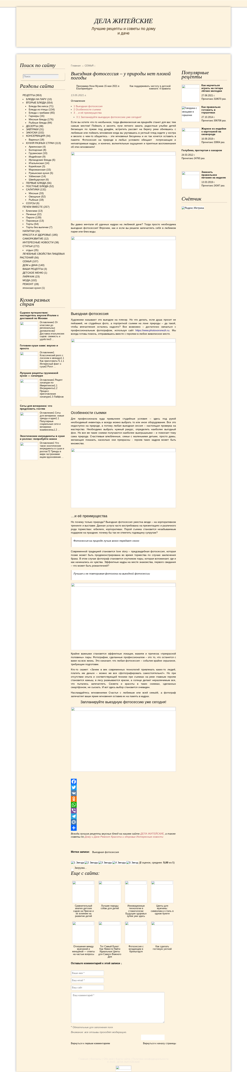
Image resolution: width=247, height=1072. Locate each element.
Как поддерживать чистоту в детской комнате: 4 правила (150, 87)
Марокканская (37, 169)
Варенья (34, 139)
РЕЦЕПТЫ (27, 50)
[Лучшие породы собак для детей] (109, 883)
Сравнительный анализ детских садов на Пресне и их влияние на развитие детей (83, 910)
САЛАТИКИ (32, 189)
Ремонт (105, 836)
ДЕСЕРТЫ (32, 126)
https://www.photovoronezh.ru (152, 330)
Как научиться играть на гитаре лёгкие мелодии (212, 88)
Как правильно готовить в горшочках (211, 109)
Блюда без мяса (38, 106)
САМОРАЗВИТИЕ (33, 238)
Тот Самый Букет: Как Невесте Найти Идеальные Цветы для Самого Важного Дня (109, 951)
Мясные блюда (38, 119)
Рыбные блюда (38, 122)
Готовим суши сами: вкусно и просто (39, 347)
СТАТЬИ (28, 246)
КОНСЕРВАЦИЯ (35, 135)
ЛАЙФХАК (28, 276)
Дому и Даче (92, 836)
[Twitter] (123, 787)
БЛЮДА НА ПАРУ (36, 99)
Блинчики (31, 210)
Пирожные (32, 220)
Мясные (33, 193)
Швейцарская (37, 179)
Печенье (31, 214)
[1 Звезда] (77, 862)
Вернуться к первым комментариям (90, 1043)
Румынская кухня (39, 173)
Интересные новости (150, 836)
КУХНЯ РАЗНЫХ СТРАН (40, 143)
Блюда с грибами (39, 112)
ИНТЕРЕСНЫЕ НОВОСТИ (108, 50)
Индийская (35, 156)
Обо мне (108, 1058)
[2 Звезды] (91, 862)
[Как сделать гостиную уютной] (162, 924)
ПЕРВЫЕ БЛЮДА (36, 182)
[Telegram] (123, 816)
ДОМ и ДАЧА (163, 50)
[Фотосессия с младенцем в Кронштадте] (136, 924)
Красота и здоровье (123, 836)
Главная (83, 1058)
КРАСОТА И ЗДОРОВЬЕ (61, 50)
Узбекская (35, 176)
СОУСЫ (30, 203)
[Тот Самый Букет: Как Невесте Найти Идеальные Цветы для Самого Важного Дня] (109, 924)
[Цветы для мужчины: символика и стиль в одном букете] (162, 883)
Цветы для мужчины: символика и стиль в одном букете (162, 909)
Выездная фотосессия (88, 106)
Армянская (35, 146)
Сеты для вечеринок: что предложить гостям (36, 407)
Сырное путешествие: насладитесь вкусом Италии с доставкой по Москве (39, 315)
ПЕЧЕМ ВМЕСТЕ (33, 206)
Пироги (30, 217)
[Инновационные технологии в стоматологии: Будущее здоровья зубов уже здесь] (136, 883)
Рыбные (33, 199)
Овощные (34, 196)
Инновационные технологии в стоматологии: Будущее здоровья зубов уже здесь (135, 910)
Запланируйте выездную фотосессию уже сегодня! (108, 117)
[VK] (123, 793)
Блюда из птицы (38, 109)
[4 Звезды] (119, 862)
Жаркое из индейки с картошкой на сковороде (213, 131)
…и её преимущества (88, 112)
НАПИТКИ (29, 231)
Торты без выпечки (37, 227)
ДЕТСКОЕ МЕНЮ (33, 272)
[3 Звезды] (105, 862)
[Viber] (123, 810)
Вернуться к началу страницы (159, 1043)
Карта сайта (123, 1058)
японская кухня (32, 287)
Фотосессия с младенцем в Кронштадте (136, 949)
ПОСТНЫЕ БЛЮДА (37, 186)
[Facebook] (123, 781)
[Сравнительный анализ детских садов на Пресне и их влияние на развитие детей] (83, 883)
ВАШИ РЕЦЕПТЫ (33, 268)
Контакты (95, 1058)
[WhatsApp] (123, 805)
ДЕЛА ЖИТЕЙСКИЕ (123, 21)
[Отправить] (123, 828)
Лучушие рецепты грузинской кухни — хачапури (39, 374)
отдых (29, 250)
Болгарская (35, 149)
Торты (29, 223)
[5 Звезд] (132, 862)
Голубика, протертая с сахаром (202, 150)
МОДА (183, 50)
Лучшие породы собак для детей (110, 907)
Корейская (35, 166)
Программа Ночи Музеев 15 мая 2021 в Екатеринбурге (97, 87)
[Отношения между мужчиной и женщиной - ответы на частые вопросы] (83, 924)
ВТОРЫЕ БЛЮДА (36, 102)
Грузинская (35, 153)
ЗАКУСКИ (31, 132)
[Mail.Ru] (123, 822)
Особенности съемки (87, 109)
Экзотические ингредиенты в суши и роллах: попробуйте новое (42, 437)
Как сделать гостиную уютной (162, 947)
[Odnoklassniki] (123, 799)
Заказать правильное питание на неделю (213, 174)
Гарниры (34, 115)
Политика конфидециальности (150, 1058)
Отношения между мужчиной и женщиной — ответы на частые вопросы (83, 950)
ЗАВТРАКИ (32, 129)
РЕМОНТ (200, 50)
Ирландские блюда (40, 159)
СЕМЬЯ (141, 50)
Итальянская (36, 163)
